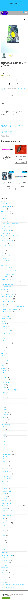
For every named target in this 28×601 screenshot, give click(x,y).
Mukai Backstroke (7, 575)
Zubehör (3, 582)
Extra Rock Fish (7, 343)
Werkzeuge (4, 567)
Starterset (6, 404)
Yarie (3, 336)
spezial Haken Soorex (8, 284)
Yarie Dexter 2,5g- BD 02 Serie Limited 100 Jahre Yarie (7, 133)
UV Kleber (4, 565)
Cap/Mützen (4, 233)
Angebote (4, 209)
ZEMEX (4, 338)
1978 (4, 427)
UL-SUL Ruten (6, 333)
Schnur (3, 353)
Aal (2, 201)
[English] (17, 2)
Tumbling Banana (7, 580)
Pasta (4, 399)
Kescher (3, 258)
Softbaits (3, 368)
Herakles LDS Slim (7, 479)
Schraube (6, 461)
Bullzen (4, 321)
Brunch (5, 372)
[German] (19, 2)
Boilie (3, 250)
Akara (3, 422)
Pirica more (6, 528)
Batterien (4, 221)
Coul (4, 537)
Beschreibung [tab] (13, 95)
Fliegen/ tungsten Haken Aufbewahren (13, 226)
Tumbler (5, 412)
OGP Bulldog (6, 501)
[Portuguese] (21, 2)
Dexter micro (7, 523)
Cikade (5, 375)
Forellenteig (4, 238)
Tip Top (5, 345)
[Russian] (23, 2)
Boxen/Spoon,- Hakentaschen (10, 223)
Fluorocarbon (6, 358)
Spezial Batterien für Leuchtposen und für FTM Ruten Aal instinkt (6, 125)
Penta (5, 486)
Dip (3, 253)
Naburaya (24, 88)
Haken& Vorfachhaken (8, 274)
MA (4, 436)
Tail (4, 407)
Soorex (4, 370)
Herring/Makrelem (7, 299)
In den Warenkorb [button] (7, 165)
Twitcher (5, 414)
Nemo (5, 397)
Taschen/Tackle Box (7, 555)
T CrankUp (5, 577)
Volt (4, 550)
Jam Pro (5, 380)
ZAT (4, 446)
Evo (4, 525)
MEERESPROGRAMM (7, 294)
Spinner (3, 417)
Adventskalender (6, 206)
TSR (4, 444)
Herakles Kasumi (7, 476)
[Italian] (20, 2)
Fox (4, 540)
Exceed (20, 88)
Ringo (5, 530)
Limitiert (6, 466)
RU (4, 441)
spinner (4, 218)
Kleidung (3, 263)
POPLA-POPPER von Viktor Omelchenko (13, 306)
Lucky (4, 387)
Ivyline (4, 481)
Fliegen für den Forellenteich (9, 236)
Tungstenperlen (7, 286)
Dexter (5, 520)
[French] (18, 2)
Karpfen (3, 248)
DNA (4, 434)
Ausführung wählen (20, 162)
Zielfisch (4, 552)
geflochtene (5, 360)
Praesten (5, 459)
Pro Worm (6, 402)
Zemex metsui (6, 533)
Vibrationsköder (6, 515)
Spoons (3, 89)
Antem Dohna (6, 424)
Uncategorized (5, 563)
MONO (4, 363)
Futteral (4, 557)
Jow (4, 542)
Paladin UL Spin (6, 216)
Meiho (4, 228)
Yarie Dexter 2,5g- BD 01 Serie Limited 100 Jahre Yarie (19, 125)
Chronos (5, 508)
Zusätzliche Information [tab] (13, 99)
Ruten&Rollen (5, 316)
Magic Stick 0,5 (6, 491)
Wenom (5, 513)
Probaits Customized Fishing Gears (12, 506)
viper (4, 348)
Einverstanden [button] (6, 598)
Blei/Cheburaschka (7, 267)
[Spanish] (24, 2)
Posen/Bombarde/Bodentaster (10, 309)
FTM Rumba (5, 471)
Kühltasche (4, 289)
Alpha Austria (6, 318)
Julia (4, 545)
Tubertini (4, 328)
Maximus (4, 326)
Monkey (4, 493)
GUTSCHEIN (4, 243)
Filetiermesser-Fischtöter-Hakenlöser (13, 584)
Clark (4, 535)
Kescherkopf (5, 260)
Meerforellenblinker (8, 301)
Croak (4, 377)
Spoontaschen (6, 560)
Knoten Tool (5, 279)
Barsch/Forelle (5, 214)
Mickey (5, 394)
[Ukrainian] (26, 2)
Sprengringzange (7, 587)
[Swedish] (25, 2)
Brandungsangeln (7, 296)
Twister (5, 464)
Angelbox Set (5, 211)
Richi (4, 547)
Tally (4, 409)
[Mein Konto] (21, 13)
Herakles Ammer (7, 474)
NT (4, 439)
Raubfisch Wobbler (6, 311)
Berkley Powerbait (7, 240)
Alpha (3, 355)
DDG (4, 431)
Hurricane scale (7, 510)
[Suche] (18, 13)
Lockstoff (3, 292)
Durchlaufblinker (7, 454)
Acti (4, 483)
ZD (4, 449)
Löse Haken (6, 276)
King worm (6, 382)
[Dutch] (15, 2)
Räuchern (4, 314)
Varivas (4, 365)
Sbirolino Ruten (5, 351)
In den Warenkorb (10, 80)
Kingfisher (5, 572)
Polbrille (3, 304)
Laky (4, 385)
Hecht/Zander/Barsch (7, 246)
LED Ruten (5, 203)
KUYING (4, 323)
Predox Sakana (6, 503)
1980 (4, 429)
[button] (25, 20)
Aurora (5, 340)
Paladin (5, 456)
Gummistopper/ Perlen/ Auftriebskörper (13, 270)
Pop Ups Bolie (6, 255)
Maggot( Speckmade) (9, 390)
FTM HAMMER (6, 469)
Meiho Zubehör (7, 230)
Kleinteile (4, 265)
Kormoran (5, 488)
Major (4, 392)
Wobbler (3, 570)
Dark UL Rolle (7, 330)
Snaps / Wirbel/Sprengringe (10, 282)
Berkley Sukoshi (6, 452)
